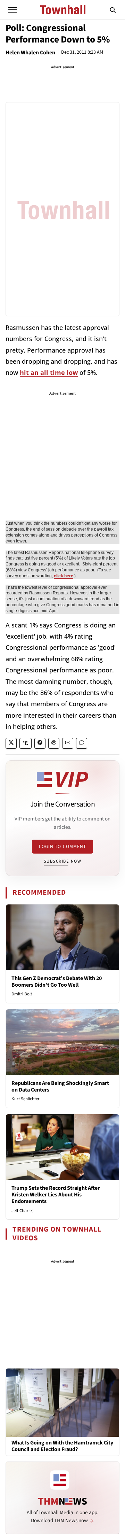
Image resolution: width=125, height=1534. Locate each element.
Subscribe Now (62, 861)
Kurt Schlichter (25, 1099)
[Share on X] (11, 743)
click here (63, 575)
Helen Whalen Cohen (30, 52)
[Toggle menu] (12, 10)
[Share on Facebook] (39, 743)
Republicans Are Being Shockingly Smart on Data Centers (60, 1086)
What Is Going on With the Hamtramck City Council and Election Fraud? (62, 1446)
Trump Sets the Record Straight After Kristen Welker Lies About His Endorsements (55, 1194)
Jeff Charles (22, 1211)
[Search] (112, 9)
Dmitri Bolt (21, 994)
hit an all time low (49, 372)
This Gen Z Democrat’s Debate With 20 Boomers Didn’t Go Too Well (56, 981)
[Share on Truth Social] (25, 743)
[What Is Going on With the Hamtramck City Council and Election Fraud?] (62, 1402)
